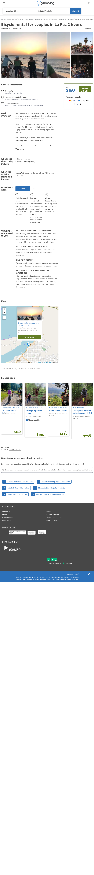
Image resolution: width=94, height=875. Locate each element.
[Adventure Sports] (45, 3)
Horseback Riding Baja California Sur (56, 482)
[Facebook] (83, 575)
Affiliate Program (52, 514)
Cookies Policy (51, 520)
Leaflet (39, 362)
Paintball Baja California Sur (18, 488)
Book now (29, 337)
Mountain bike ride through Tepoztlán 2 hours (34, 410)
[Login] (89, 3)
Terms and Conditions (54, 517)
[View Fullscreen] (4, 317)
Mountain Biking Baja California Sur (52, 488)
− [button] (4, 312)
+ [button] (4, 309)
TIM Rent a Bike (15, 450)
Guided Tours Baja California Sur (20, 482)
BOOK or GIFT (85, 89)
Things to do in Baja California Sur (29, 368)
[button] (89, 413)
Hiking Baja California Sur (17, 494)
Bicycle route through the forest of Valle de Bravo (82, 410)
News (48, 511)
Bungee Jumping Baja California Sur (50, 494)
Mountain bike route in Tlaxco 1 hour (12, 409)
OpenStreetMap (47, 362)
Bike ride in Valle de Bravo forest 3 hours (58, 409)
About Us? (6, 511)
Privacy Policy (7, 520)
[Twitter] (88, 575)
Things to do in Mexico (9, 368)
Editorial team (7, 517)
